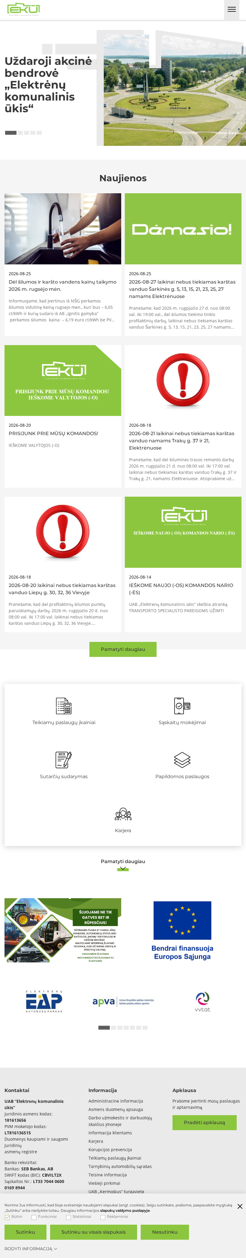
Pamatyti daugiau (123, 649)
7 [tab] (145, 1028)
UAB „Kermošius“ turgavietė (116, 1191)
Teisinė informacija (107, 1175)
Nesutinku (165, 1232)
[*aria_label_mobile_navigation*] (231, 10)
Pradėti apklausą (204, 1122)
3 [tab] (26, 133)
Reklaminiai (117, 1216)
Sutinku (25, 1232)
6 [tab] (138, 1028)
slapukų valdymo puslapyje (125, 1210)
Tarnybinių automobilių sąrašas (120, 1166)
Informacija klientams (110, 1133)
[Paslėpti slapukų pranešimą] (240, 1206)
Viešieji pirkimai (104, 1183)
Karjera (95, 1141)
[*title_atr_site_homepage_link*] (24, 8)
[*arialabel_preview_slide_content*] (44, 1001)
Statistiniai (82, 1216)
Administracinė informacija (115, 1101)
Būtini (16, 1216)
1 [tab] (10, 133)
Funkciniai (47, 1216)
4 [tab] (32, 133)
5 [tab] (39, 133)
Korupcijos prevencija (110, 1149)
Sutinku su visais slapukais (94, 1232)
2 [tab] (20, 133)
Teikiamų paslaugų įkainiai (114, 1158)
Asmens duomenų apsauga (115, 1109)
